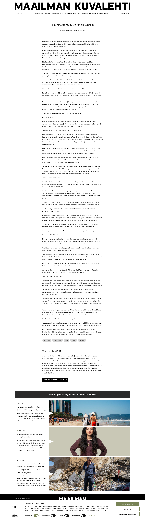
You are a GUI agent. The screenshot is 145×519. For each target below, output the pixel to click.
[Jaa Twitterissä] (64, 38)
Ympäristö (76, 14)
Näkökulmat (93, 14)
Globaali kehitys (66, 14)
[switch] (53, 515)
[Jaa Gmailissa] (70, 38)
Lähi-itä (73, 340)
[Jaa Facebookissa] (75, 38)
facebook (127, 500)
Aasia (66, 340)
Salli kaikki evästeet (127, 504)
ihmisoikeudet (58, 340)
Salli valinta (127, 509)
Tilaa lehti (125, 14)
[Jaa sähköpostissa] (80, 38)
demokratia (47, 340)
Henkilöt (85, 14)
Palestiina (82, 340)
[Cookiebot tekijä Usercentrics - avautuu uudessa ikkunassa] (14, 515)
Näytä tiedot (92, 515)
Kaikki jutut (103, 14)
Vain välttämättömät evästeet (127, 514)
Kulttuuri (55, 14)
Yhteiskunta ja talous (42, 14)
